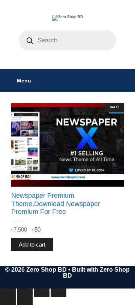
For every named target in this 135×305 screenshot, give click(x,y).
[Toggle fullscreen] (25, 293)
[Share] (42, 293)
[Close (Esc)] (58, 293)
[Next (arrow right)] (25, 301)
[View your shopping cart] (125, 80)
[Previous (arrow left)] (8, 301)
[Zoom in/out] (8, 293)
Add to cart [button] (32, 244)
